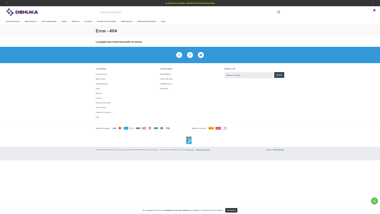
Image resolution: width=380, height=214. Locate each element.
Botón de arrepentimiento (203, 149)
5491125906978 (165, 74)
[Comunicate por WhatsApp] (374, 201)
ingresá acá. (190, 149)
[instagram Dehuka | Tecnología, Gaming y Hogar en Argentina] (179, 55)
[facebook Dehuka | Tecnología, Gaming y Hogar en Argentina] (190, 55)
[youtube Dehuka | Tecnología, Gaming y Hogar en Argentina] (201, 55)
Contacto (88, 21)
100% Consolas (31, 21)
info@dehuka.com (166, 84)
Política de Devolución (106, 21)
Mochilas (76, 21)
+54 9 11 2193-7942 (166, 79)
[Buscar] (278, 12)
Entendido (231, 210)
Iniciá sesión (358, 11)
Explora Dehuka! (13, 21)
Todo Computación (49, 21)
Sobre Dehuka (127, 21)
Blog (163, 21)
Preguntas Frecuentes (146, 21)
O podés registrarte (356, 13)
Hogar (64, 21)
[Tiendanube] (275, 150)
